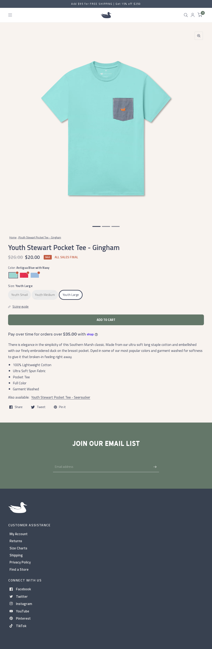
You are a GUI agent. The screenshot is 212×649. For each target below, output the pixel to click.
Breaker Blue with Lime (35, 275)
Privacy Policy (20, 562)
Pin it (62, 407)
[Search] (185, 15)
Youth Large (71, 294)
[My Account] (192, 15)
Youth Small (19, 294)
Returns (16, 541)
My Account (19, 534)
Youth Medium (45, 294)
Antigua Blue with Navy (13, 275)
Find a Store (19, 569)
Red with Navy (24, 275)
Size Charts (18, 548)
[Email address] (155, 466)
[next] (198, 124)
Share (19, 407)
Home (13, 237)
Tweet (41, 407)
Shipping (16, 555)
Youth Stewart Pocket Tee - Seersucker (60, 397)
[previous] (13, 124)
